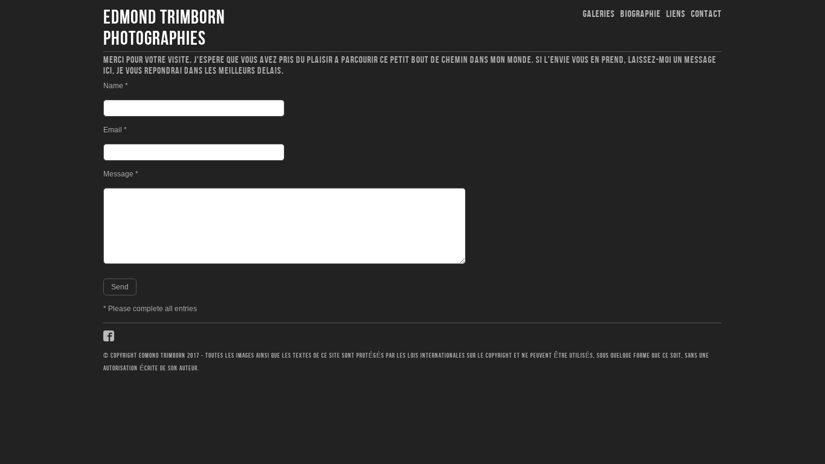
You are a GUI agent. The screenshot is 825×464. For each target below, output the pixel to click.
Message (120, 174)
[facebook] (110, 340)
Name (115, 86)
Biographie (640, 14)
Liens (675, 14)
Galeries (599, 14)
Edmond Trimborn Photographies (164, 28)
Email (115, 130)
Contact (706, 14)
